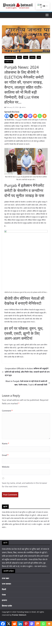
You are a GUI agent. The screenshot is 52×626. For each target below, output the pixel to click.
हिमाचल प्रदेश (7, 605)
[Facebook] (7, 116)
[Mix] (35, 116)
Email (5, 455)
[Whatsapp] (40, 116)
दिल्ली (4, 589)
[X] (11, 116)
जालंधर (25, 57)
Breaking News (10, 57)
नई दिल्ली (32, 57)
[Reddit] (16, 116)
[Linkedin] (21, 116)
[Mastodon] (30, 116)
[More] (44, 116)
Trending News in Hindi (26, 612)
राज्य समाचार (6, 583)
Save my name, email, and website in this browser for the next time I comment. (24, 485)
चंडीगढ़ (19, 57)
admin (23, 107)
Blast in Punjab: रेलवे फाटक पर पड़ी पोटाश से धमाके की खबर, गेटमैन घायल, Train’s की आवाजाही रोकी (26, 383)
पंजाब (39, 57)
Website (5, 467)
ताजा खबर (5, 578)
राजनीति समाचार (8, 61)
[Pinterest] (25, 116)
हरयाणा (4, 600)
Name (5, 443)
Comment (7, 410)
